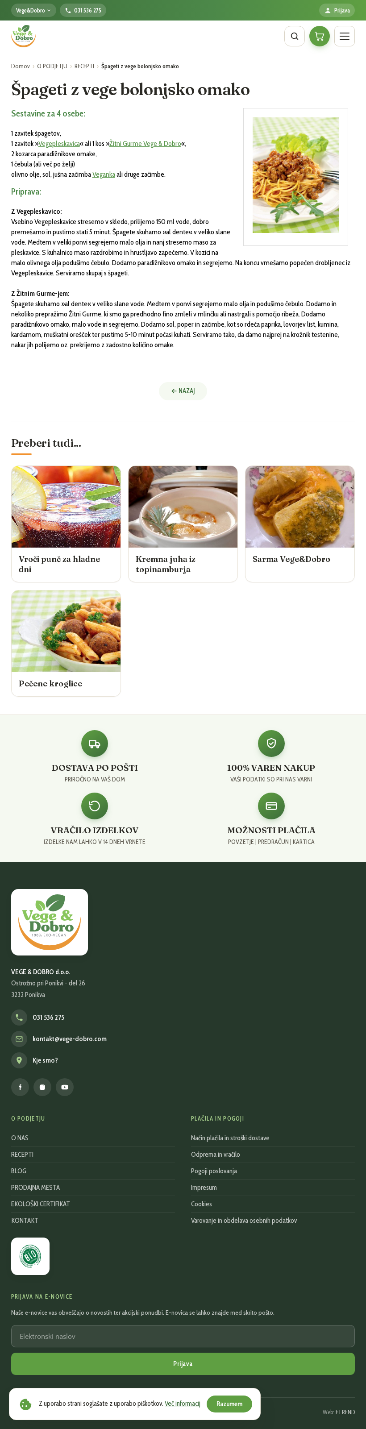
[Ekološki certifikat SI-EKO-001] (30, 1256)
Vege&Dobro (30, 10)
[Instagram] (42, 1087)
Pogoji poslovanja (214, 1171)
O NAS (20, 1138)
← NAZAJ (183, 391)
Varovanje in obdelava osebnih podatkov (244, 1221)
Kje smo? (45, 1060)
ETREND (345, 1412)
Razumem (229, 1404)
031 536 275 (48, 1018)
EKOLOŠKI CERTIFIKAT (40, 1204)
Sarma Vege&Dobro (291, 559)
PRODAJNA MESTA (35, 1188)
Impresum (204, 1188)
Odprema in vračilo (215, 1155)
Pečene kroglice (50, 683)
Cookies (201, 1204)
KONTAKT (24, 1221)
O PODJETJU (52, 66)
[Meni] (344, 36)
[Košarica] (319, 36)
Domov (20, 66)
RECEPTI (84, 66)
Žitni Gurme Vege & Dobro (145, 143)
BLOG (18, 1171)
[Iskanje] (294, 36)
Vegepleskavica (59, 143)
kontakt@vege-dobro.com (70, 1039)
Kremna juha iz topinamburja (165, 564)
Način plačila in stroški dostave (230, 1138)
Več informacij (182, 1404)
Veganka (103, 174)
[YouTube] (65, 1087)
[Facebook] (20, 1087)
